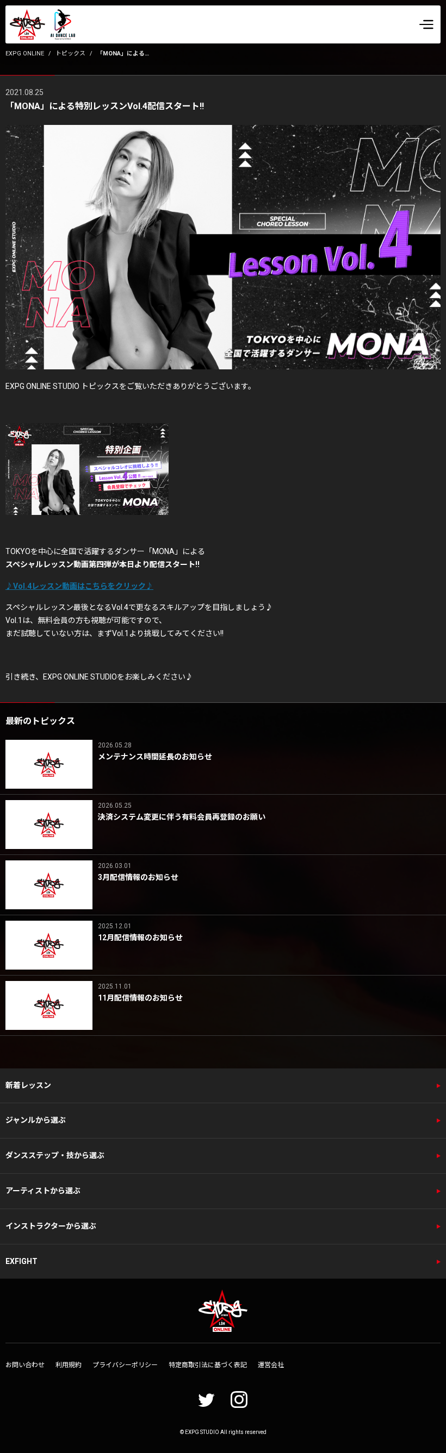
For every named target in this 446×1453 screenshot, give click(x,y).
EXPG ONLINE (24, 53)
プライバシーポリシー (125, 1365)
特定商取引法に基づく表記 (208, 1365)
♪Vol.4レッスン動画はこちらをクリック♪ (79, 586)
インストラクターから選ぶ (50, 1226)
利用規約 (68, 1365)
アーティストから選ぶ (42, 1190)
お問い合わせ (25, 1365)
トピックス (70, 53)
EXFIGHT (21, 1261)
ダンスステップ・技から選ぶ (54, 1155)
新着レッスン (28, 1085)
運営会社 (271, 1365)
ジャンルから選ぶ (35, 1120)
